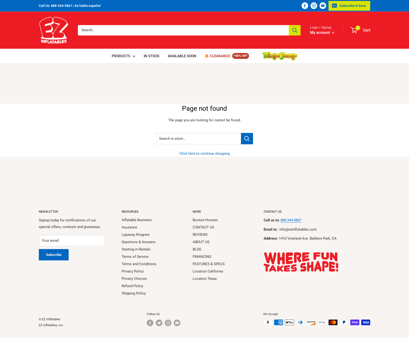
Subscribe (54, 255)
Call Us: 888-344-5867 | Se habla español (70, 6)
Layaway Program (136, 235)
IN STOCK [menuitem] (152, 56)
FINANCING (202, 257)
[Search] (295, 30)
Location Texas (205, 279)
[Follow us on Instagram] (314, 5)
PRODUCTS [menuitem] (121, 56)
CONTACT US (203, 227)
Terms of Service (135, 257)
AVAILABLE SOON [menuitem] (182, 56)
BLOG (197, 249)
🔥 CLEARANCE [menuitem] (217, 56)
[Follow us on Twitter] (159, 323)
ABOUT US (201, 242)
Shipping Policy (134, 293)
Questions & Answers (139, 242)
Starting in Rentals (136, 249)
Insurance (129, 227)
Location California (208, 271)
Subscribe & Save (353, 6)
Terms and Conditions (139, 264)
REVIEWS (200, 235)
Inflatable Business (137, 220)
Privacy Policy (133, 271)
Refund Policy (132, 286)
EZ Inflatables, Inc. (51, 325)
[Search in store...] (247, 138)
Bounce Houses (205, 220)
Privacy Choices (134, 279)
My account (320, 32)
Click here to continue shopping (204, 153)
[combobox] (183, 30)
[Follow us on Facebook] (305, 5)
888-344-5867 (290, 220)
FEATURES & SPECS (209, 264)
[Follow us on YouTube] (323, 5)
